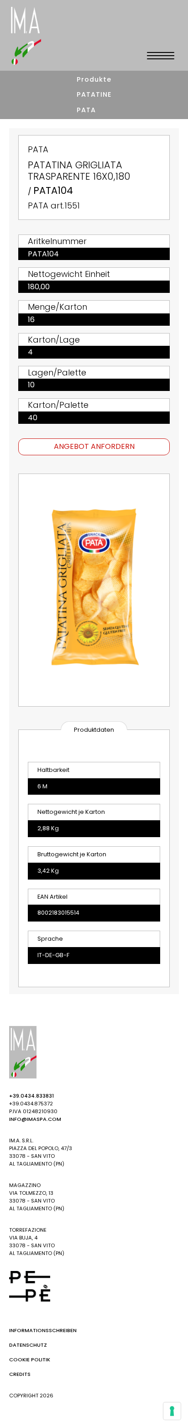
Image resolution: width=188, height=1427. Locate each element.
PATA (86, 110)
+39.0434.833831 (31, 1095)
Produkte (94, 79)
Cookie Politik (29, 1359)
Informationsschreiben (43, 1330)
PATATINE (94, 94)
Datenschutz (28, 1345)
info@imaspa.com (35, 1119)
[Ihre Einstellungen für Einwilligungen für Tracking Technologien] (172, 1411)
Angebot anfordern (94, 446)
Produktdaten (94, 730)
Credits (20, 1374)
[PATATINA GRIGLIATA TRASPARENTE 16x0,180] (94, 590)
